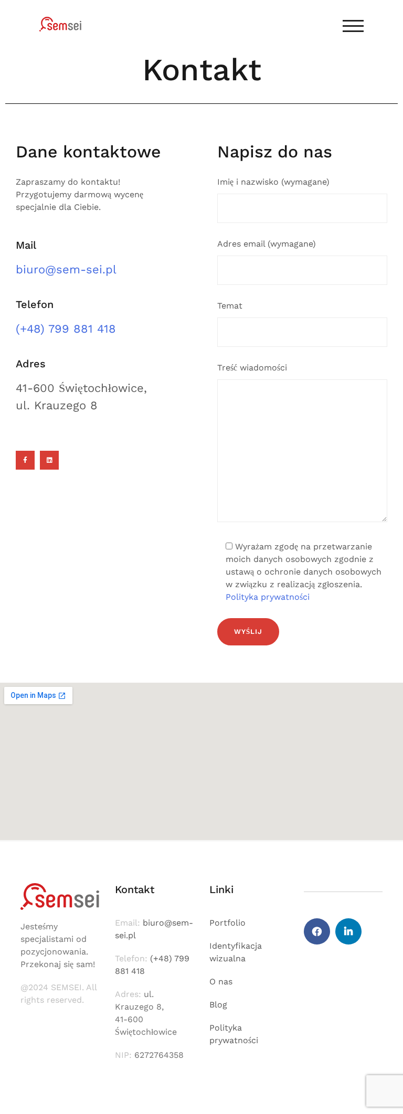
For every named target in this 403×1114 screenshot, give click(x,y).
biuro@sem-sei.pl (66, 269)
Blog (218, 1005)
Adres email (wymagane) (266, 244)
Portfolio (227, 923)
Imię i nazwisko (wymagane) (273, 182)
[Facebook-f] (25, 460)
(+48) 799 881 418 (66, 328)
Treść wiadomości (252, 368)
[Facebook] (317, 931)
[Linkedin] (49, 460)
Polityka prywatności (268, 597)
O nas (220, 981)
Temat (229, 306)
